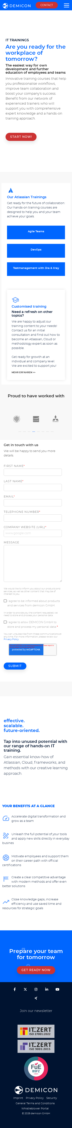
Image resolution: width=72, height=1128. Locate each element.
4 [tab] (34, 433)
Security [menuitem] (51, 1098)
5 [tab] (39, 433)
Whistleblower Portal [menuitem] (35, 1108)
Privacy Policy (11, 639)
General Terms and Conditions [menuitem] (35, 1103)
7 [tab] (48, 433)
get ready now (36, 970)
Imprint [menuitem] (18, 1098)
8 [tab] (52, 433)
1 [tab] (20, 433)
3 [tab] (29, 433)
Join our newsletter (36, 1011)
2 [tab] (25, 433)
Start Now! (21, 137)
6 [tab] (43, 433)
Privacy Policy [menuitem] (35, 1098)
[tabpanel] (16, 419)
